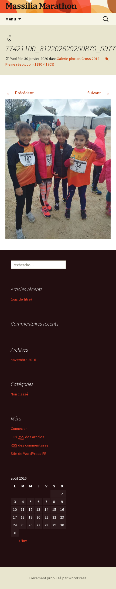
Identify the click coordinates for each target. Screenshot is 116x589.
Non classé (19, 394)
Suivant (99, 92)
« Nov (22, 540)
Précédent (19, 92)
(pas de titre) (21, 299)
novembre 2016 (23, 359)
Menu (10, 19)
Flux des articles (27, 436)
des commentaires (30, 445)
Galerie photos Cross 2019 (78, 58)
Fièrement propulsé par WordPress (58, 578)
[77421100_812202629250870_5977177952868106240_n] (58, 168)
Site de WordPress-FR (28, 453)
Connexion (19, 428)
